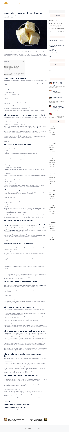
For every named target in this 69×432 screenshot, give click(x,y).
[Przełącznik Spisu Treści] (22, 61)
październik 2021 (53, 200)
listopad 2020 (52, 220)
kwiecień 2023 (52, 177)
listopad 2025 (52, 141)
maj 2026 (51, 130)
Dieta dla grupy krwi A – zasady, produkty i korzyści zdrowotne (17, 409)
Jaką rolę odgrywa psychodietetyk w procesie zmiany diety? (14, 73)
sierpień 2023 (52, 173)
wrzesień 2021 (52, 201)
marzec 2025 (52, 156)
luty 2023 (51, 179)
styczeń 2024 (52, 166)
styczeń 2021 (52, 217)
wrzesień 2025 (52, 145)
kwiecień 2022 (52, 188)
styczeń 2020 (52, 239)
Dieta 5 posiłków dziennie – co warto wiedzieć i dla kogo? (16, 407)
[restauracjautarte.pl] (12, 3)
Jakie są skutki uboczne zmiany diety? (11, 65)
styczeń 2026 (52, 138)
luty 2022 (51, 192)
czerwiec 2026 (52, 128)
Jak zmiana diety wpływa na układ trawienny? (12, 66)
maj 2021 (51, 209)
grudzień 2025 (52, 139)
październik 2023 (53, 169)
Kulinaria (50, 72)
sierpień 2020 (52, 226)
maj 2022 (51, 186)
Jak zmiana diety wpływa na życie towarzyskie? (12, 74)
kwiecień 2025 (52, 154)
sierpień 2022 (52, 181)
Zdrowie (50, 74)
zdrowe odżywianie (37, 127)
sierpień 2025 (52, 147)
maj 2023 (51, 175)
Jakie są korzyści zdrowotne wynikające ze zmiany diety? (14, 64)
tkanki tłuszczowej (39, 285)
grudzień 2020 (52, 218)
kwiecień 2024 (52, 164)
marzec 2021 (52, 213)
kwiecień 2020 (52, 233)
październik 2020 (53, 222)
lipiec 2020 (52, 228)
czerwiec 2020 (52, 230)
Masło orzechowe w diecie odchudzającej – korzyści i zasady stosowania (19, 406)
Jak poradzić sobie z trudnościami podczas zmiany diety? (14, 72)
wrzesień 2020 (52, 224)
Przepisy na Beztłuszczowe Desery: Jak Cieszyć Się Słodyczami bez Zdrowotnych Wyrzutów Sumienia (56, 45)
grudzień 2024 (52, 160)
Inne (50, 70)
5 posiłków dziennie (16, 229)
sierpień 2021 (52, 203)
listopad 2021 (52, 198)
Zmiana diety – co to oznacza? (9, 62)
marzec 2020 (52, 235)
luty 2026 (51, 136)
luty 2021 (51, 215)
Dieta (5, 10)
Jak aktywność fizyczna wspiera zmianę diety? (12, 69)
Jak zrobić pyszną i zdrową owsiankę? (55, 52)
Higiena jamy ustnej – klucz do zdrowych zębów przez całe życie (17, 404)
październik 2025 (53, 143)
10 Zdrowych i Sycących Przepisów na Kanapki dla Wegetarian (57, 84)
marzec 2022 (52, 190)
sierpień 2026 (52, 124)
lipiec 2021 (52, 205)
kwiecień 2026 (52, 132)
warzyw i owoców (14, 121)
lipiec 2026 (52, 126)
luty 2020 (51, 237)
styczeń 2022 (52, 194)
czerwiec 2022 (52, 185)
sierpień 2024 (52, 162)
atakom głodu (12, 230)
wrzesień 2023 (52, 171)
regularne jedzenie (19, 256)
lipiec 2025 (52, 149)
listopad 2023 (52, 168)
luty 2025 (51, 158)
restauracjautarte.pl (34, 428)
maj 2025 (51, 153)
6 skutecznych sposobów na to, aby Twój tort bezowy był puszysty (58, 99)
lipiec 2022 (52, 183)
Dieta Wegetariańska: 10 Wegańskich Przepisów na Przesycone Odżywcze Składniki (58, 106)
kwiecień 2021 (52, 211)
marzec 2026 (52, 134)
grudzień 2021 (52, 196)
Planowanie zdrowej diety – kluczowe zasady (12, 68)
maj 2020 (51, 232)
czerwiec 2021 (52, 207)
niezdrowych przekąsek (9, 89)
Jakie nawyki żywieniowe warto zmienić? (11, 67)
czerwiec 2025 (52, 151)
